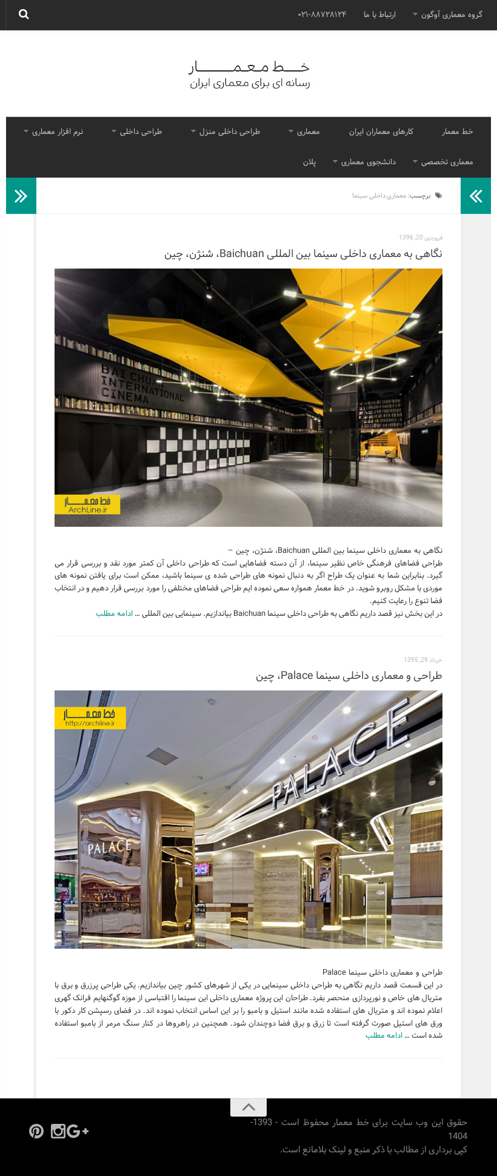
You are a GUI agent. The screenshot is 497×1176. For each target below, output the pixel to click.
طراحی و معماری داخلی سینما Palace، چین (349, 676)
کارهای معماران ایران (381, 132)
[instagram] (58, 1131)
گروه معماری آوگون (451, 15)
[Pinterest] (36, 1131)
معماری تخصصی (447, 162)
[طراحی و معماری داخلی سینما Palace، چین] (248, 819)
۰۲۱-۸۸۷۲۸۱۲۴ (322, 15)
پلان (309, 162)
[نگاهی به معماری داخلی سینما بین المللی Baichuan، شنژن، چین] (248, 398)
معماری (308, 132)
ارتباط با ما (380, 15)
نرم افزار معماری (57, 132)
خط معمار (457, 132)
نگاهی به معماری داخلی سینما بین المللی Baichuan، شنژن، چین (303, 254)
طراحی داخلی (141, 132)
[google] (80, 1131)
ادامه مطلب (114, 614)
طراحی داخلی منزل (229, 132)
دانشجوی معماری (368, 162)
